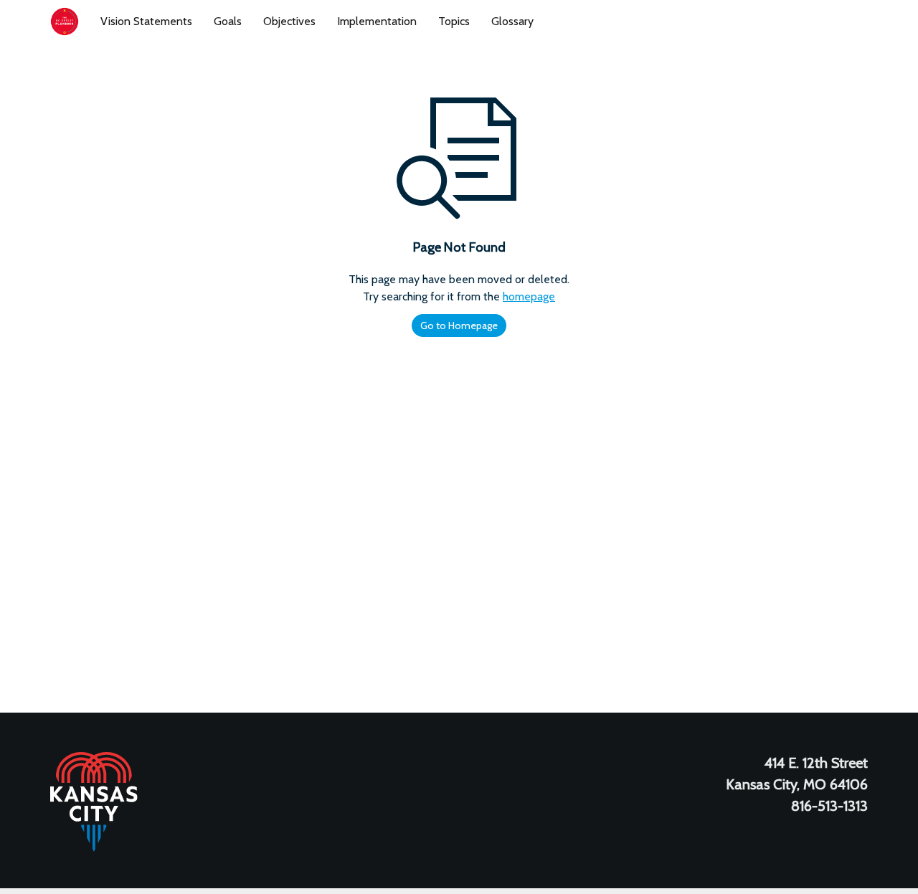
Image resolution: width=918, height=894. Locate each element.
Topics (454, 21)
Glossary (512, 21)
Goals (228, 21)
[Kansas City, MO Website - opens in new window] (94, 801)
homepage (529, 296)
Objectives (289, 21)
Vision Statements (146, 21)
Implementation (377, 21)
